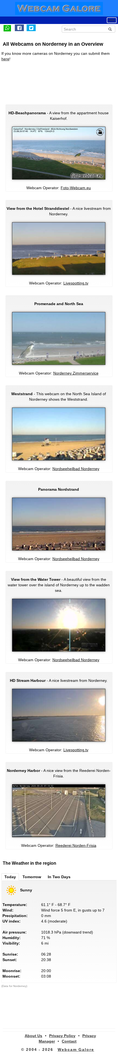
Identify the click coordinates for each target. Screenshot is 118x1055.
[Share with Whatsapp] (7, 27)
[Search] (110, 29)
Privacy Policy (62, 1036)
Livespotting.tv (75, 283)
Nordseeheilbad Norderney (75, 469)
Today (10, 877)
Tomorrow (32, 877)
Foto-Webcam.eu (76, 188)
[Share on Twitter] (31, 27)
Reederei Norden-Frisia (75, 845)
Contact (69, 1041)
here (5, 59)
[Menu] (112, 20)
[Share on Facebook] (19, 27)
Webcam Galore (76, 1049)
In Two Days (59, 877)
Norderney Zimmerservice (76, 373)
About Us (33, 1036)
